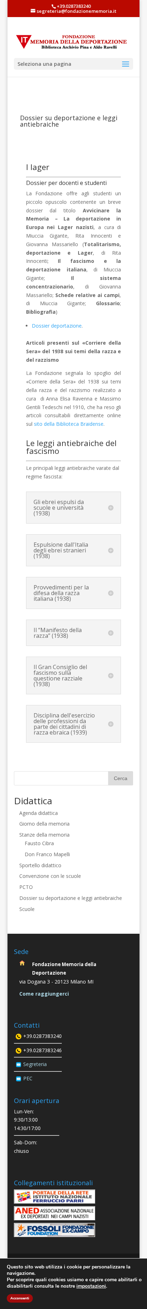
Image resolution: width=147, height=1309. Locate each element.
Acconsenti (19, 1298)
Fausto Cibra (39, 843)
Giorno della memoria (44, 823)
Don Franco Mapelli (47, 854)
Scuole (27, 909)
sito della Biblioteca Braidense (68, 423)
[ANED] (54, 1218)
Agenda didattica (38, 813)
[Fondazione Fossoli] (54, 1235)
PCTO (26, 887)
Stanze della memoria (44, 834)
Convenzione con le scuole (50, 876)
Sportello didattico (40, 865)
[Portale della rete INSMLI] (54, 1201)
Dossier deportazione (57, 325)
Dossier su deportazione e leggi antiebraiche (70, 898)
